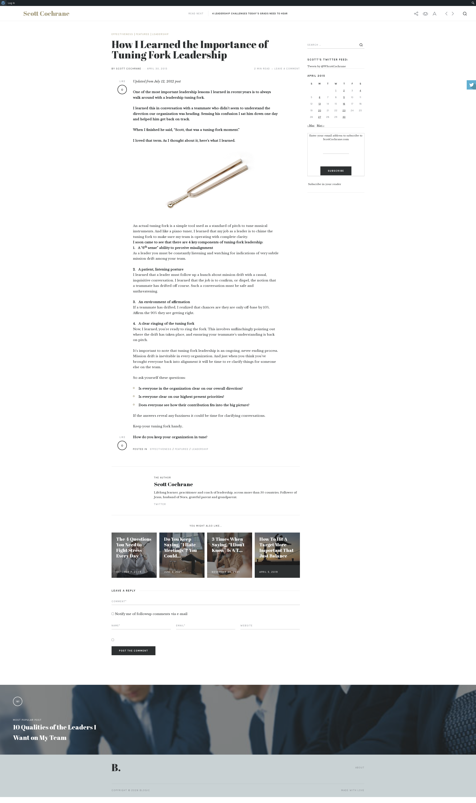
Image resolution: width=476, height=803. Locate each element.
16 (344, 103)
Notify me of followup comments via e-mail (151, 614)
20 (319, 110)
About (359, 767)
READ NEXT (238, 13)
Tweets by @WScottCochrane (326, 66)
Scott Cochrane (173, 484)
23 (343, 110)
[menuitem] (3, 3)
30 (343, 117)
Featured (142, 34)
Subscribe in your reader (324, 184)
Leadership (160, 34)
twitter (160, 504)
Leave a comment (287, 68)
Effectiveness (122, 34)
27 (319, 117)
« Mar (311, 125)
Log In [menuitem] (11, 2)
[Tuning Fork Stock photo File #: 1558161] (205, 182)
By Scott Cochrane (126, 68)
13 (320, 103)
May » (320, 125)
